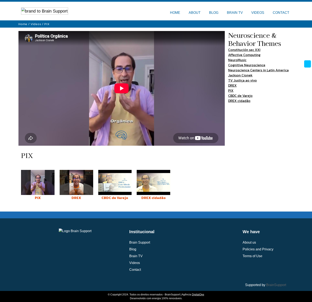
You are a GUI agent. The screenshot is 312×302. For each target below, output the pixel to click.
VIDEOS (257, 12)
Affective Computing (244, 54)
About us (249, 242)
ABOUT (195, 12)
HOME (175, 12)
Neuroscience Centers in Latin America (258, 70)
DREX (232, 85)
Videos (36, 23)
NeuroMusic (237, 59)
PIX (230, 90)
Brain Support (139, 242)
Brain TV (136, 256)
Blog (132, 249)
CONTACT (281, 12)
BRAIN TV (235, 12)
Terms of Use (252, 256)
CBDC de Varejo (240, 95)
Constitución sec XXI (244, 49)
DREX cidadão (239, 100)
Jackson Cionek (240, 75)
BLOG (213, 12)
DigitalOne (198, 294)
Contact (135, 269)
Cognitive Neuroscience (246, 65)
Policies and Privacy (258, 249)
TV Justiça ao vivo (242, 80)
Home (22, 23)
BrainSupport (276, 285)
